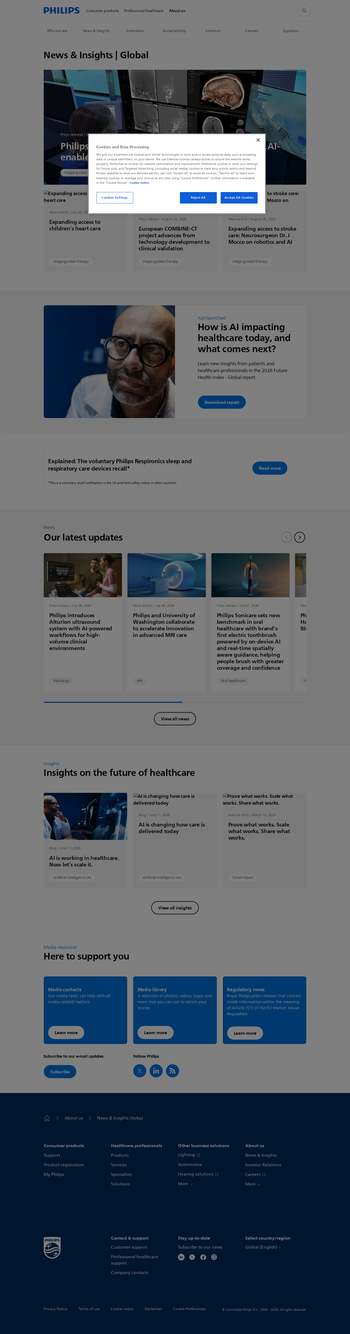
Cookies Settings (115, 197)
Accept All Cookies (238, 197)
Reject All (198, 197)
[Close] (258, 140)
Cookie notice (139, 182)
